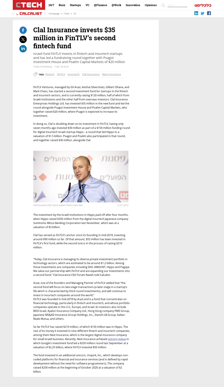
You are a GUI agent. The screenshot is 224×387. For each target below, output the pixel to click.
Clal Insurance (91, 74)
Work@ (116, 5)
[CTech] (29, 5)
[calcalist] (203, 6)
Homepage (54, 14)
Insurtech (74, 74)
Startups (75, 5)
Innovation (133, 5)
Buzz (62, 5)
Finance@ (100, 5)
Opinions (151, 5)
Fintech (49, 74)
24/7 (51, 5)
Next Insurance (111, 74)
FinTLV (61, 74)
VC (87, 5)
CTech (67, 14)
